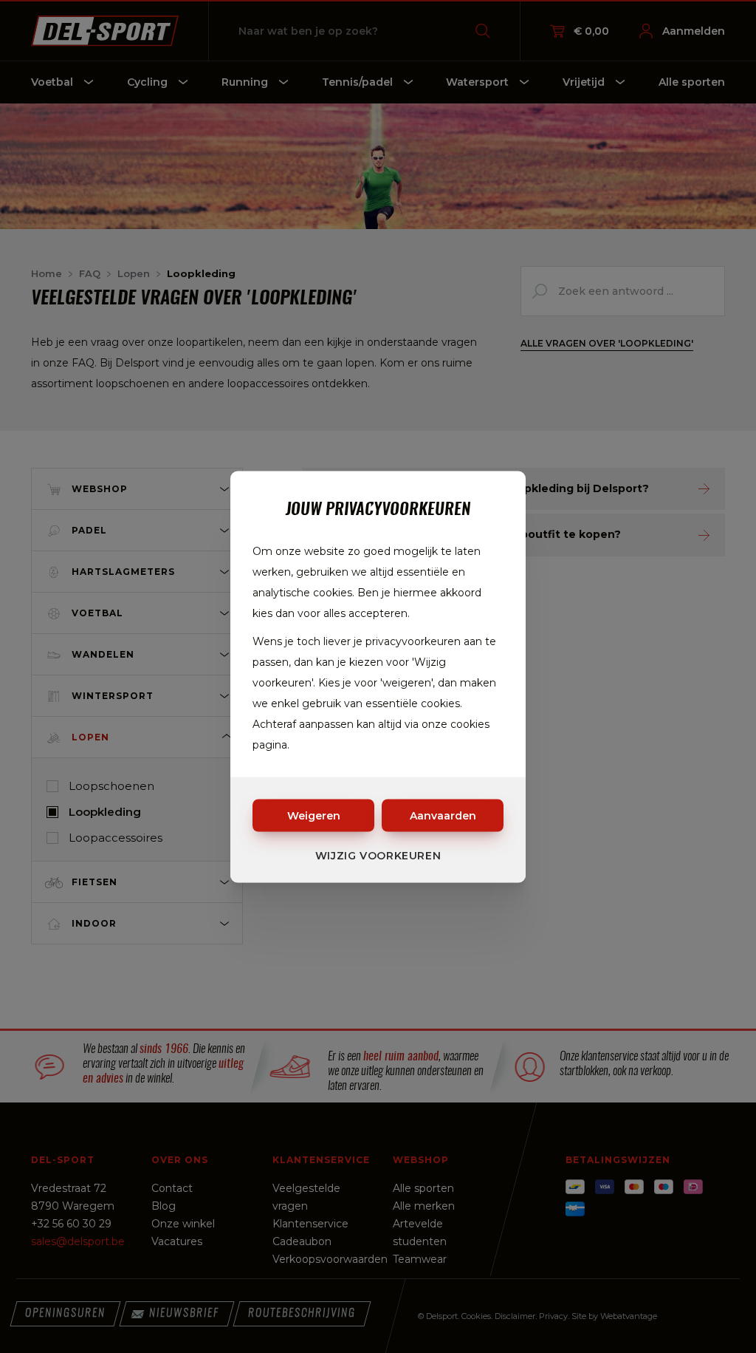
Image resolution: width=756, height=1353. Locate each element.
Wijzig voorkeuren (378, 855)
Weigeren (313, 815)
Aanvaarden (443, 815)
